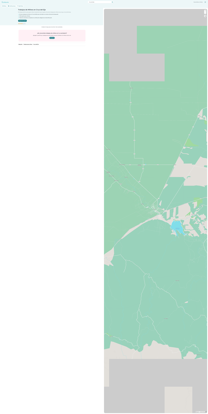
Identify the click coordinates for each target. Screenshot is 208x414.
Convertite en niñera (198, 2)
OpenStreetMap (202, 411)
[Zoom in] (205, 11)
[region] (155, 211)
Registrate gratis (22, 20)
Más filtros (20, 6)
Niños (4, 6)
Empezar (52, 37)
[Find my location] (205, 16)
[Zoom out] (205, 13)
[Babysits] (5, 2)
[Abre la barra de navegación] (205, 2)
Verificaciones (12, 6)
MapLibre (197, 411)
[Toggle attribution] (206, 412)
